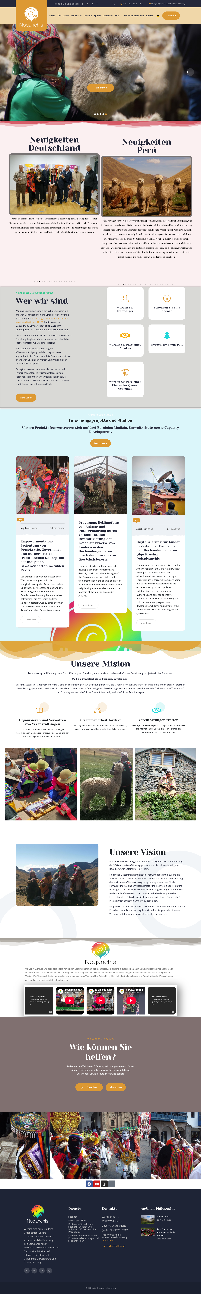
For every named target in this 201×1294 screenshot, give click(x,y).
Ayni (117, 15)
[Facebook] (89, 1184)
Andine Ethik (163, 1216)
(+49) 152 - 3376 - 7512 (133, 3)
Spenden (72, 1216)
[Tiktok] (111, 1184)
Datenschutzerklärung (113, 1246)
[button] (95, 114)
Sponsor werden (102, 15)
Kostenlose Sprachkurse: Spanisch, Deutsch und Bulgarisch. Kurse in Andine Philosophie (82, 1228)
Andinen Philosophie (134, 15)
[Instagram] (104, 1184)
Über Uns (62, 15)
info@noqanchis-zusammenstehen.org (168, 3)
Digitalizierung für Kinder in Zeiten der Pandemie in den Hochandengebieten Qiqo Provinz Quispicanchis (158, 550)
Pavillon (88, 15)
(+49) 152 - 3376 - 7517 (115, 1230)
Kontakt (150, 15)
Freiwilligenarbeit (77, 1220)
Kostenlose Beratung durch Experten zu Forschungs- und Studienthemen (83, 1238)
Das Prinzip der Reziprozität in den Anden (166, 1232)
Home (52, 15)
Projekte (75, 15)
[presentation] (10, 72)
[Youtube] (96, 1184)
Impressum (107, 1240)
